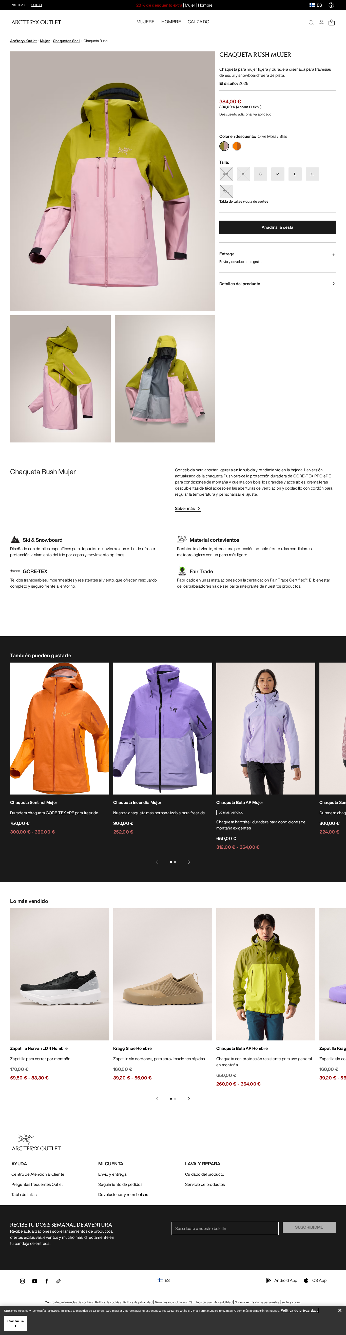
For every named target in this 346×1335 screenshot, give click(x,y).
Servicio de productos (205, 1184)
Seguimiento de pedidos (120, 1184)
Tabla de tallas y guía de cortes (243, 201)
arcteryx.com (291, 1302)
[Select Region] (313, 5)
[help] (331, 5)
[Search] (311, 23)
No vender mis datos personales (257, 1302)
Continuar (15, 1323)
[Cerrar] (339, 1310)
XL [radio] (312, 174)
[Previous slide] (157, 862)
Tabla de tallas (23, 1194)
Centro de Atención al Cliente (37, 1174)
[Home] (36, 22)
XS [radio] (243, 174)
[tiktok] (58, 1281)
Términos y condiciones (171, 1302)
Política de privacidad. (299, 1310)
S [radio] (260, 174)
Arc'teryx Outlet (23, 40)
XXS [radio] (226, 174)
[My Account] (321, 23)
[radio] (224, 146)
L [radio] (295, 174)
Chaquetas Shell (66, 40)
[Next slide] (189, 862)
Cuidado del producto (204, 1174)
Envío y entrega (112, 1174)
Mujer (190, 5)
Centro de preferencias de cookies (69, 1302)
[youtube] (35, 1283)
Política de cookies (108, 1302)
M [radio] (277, 174)
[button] (112, 181)
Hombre (205, 5)
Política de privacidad (137, 1302)
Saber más (185, 508)
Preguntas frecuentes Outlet (37, 1184)
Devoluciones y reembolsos (123, 1194)
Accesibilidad (223, 1302)
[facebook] (47, 1283)
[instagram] (23, 1283)
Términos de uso (200, 1302)
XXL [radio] (226, 191)
